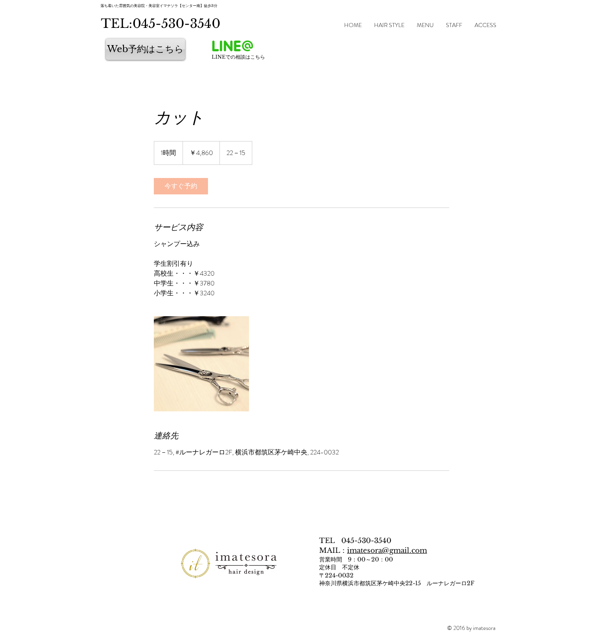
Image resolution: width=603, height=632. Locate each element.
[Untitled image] (201, 363)
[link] (181, 186)
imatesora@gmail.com (387, 550)
